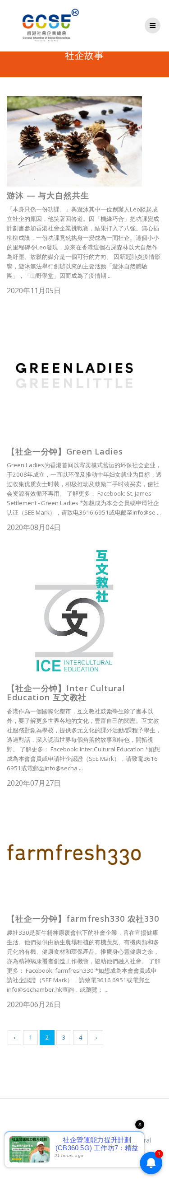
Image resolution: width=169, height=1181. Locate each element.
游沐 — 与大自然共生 (48, 195)
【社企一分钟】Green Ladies (65, 451)
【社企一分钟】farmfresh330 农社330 (83, 918)
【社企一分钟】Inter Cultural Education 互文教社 (66, 693)
